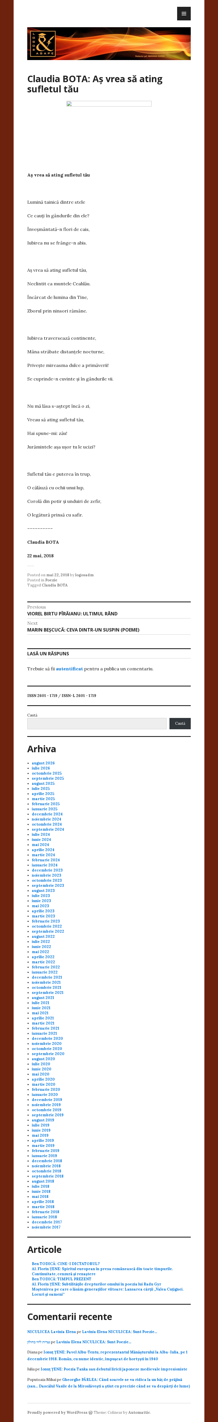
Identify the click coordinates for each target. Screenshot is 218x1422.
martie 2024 (43, 855)
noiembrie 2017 (46, 1227)
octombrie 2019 (46, 1110)
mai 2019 (40, 1135)
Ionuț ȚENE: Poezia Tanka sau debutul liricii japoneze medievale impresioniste (114, 1369)
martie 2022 (43, 962)
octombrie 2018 (46, 1171)
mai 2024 (40, 844)
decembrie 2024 (47, 814)
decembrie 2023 (47, 870)
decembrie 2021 (47, 977)
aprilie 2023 (43, 911)
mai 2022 (40, 951)
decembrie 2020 (47, 1038)
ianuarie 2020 (45, 1094)
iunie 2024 (41, 839)
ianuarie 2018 (44, 1217)
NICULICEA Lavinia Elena (51, 1331)
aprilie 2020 (43, 1079)
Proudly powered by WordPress (57, 1412)
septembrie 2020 (48, 1053)
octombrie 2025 (47, 773)
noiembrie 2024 (46, 819)
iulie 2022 (41, 941)
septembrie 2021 (48, 992)
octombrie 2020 (47, 1048)
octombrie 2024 (47, 824)
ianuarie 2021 (44, 1033)
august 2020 (43, 1059)
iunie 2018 (41, 1191)
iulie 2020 (41, 1064)
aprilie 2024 (43, 849)
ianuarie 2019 (44, 1155)
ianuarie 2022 (45, 972)
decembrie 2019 (47, 1099)
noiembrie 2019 (46, 1104)
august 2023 (43, 890)
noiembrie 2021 (46, 982)
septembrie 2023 (48, 885)
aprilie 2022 (43, 957)
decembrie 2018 (47, 1161)
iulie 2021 (40, 1002)
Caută (32, 715)
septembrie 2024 (48, 829)
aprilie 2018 (43, 1201)
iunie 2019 (41, 1130)
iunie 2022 (41, 946)
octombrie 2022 (47, 926)
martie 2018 (43, 1206)
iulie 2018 (40, 1186)
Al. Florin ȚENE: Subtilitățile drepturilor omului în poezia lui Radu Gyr (96, 1284)
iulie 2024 (41, 834)
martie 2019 (43, 1145)
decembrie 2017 (47, 1222)
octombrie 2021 (46, 987)
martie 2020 (43, 1084)
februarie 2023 (46, 921)
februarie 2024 (46, 860)
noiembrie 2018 (46, 1166)
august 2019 (43, 1120)
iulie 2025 (41, 788)
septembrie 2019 (48, 1115)
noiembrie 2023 (46, 875)
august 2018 (43, 1181)
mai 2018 (40, 1196)
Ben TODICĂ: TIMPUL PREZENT (61, 1279)
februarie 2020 (46, 1089)
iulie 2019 (40, 1125)
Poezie (51, 580)
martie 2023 (43, 916)
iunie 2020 (41, 1069)
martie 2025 (43, 798)
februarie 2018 (45, 1212)
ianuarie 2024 (45, 865)
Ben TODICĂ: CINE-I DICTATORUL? (66, 1263)
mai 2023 (40, 906)
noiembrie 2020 (47, 1043)
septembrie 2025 (48, 778)
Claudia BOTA (55, 585)
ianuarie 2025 (44, 809)
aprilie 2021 (43, 1018)
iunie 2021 (41, 1008)
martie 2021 (43, 1023)
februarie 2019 (45, 1150)
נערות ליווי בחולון (38, 1342)
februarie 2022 (46, 967)
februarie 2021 (45, 1028)
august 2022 (43, 936)
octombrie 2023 (47, 880)
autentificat (69, 668)
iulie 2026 (41, 768)
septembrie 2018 (48, 1176)
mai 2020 (40, 1074)
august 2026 (43, 763)
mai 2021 (40, 1013)
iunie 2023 (41, 900)
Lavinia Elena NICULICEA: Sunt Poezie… (119, 1331)
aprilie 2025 (43, 793)
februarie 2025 (46, 804)
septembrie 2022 (48, 931)
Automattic (139, 1412)
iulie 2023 (41, 895)
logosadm (84, 575)
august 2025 (43, 783)
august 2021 (43, 997)
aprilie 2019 (43, 1140)
